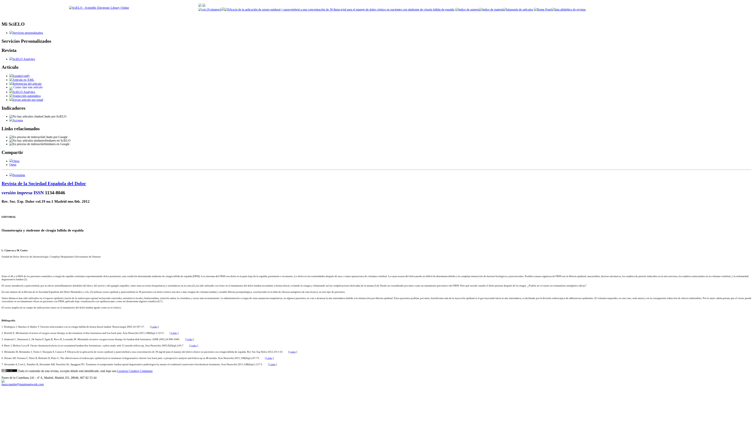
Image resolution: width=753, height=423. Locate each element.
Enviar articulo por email (28, 99)
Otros (16, 161)
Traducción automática (27, 96)
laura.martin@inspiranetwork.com (23, 384)
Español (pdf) (21, 76)
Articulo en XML (23, 79)
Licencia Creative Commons (135, 371)
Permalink (19, 175)
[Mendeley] (11, 161)
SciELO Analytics (24, 59)
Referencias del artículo (27, 83)
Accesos (18, 120)
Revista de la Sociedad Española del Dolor (44, 183)
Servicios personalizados (28, 32)
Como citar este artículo (28, 87)
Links (154, 326)
